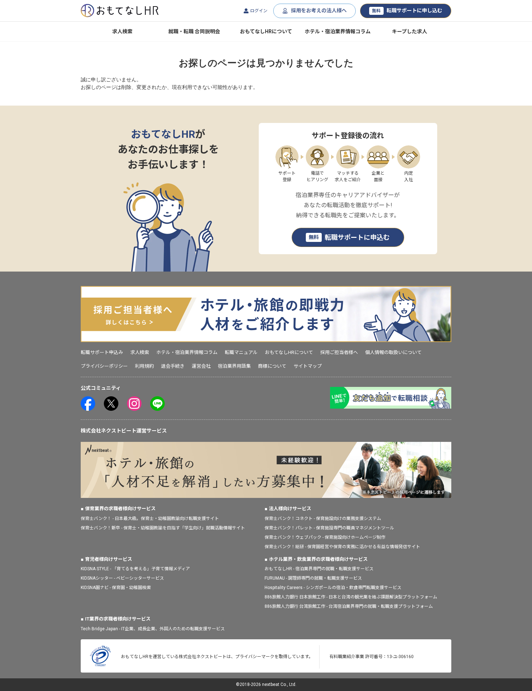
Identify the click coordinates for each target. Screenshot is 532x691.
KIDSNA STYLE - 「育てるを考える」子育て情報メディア (135, 568)
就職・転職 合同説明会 (194, 31)
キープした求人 (409, 31)
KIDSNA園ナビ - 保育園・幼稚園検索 (116, 587)
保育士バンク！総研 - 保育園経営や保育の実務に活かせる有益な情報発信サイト (342, 546)
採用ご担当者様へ (339, 352)
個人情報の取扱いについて (393, 352)
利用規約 (144, 366)
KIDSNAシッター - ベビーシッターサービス (122, 578)
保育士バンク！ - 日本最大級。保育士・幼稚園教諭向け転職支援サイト (150, 518)
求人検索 (122, 31)
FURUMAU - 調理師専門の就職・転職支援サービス (313, 578)
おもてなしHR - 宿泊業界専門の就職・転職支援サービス (319, 568)
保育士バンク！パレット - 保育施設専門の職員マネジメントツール (329, 527)
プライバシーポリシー (104, 366)
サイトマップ (308, 366)
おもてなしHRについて (266, 31)
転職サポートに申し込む (407, 10)
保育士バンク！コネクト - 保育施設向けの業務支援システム (323, 518)
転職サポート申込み (102, 352)
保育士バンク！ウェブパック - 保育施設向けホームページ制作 (325, 537)
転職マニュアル (241, 352)
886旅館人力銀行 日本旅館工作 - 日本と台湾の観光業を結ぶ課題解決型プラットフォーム (351, 597)
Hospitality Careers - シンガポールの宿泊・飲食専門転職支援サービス (333, 587)
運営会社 (201, 366)
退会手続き (173, 366)
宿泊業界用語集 (234, 366)
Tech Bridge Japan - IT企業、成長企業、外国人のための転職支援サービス (153, 628)
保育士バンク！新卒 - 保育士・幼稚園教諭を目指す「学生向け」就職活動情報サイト (163, 527)
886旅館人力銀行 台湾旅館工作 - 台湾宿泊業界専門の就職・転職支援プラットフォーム (349, 606)
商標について (272, 366)
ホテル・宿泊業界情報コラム (338, 31)
